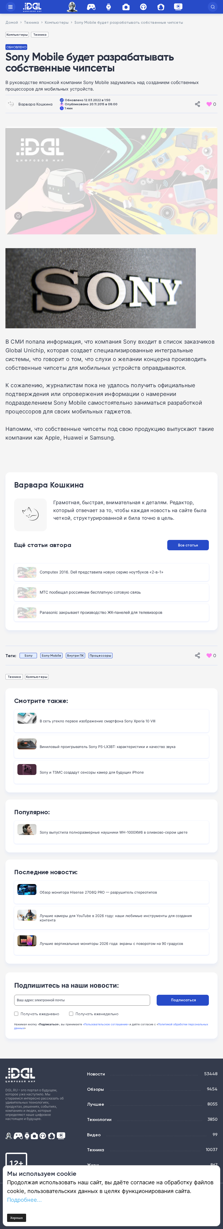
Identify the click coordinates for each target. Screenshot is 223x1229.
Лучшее (95, 1104)
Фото (126, 7)
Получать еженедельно (97, 1014)
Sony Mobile (51, 655)
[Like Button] (209, 104)
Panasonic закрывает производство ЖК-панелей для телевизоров (101, 612)
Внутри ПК (75, 655)
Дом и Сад (160, 7)
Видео (94, 1134)
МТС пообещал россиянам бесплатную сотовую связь (90, 592)
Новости (96, 1074)
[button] (213, 7)
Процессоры (100, 655)
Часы (108, 7)
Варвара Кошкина (35, 104)
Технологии (99, 1119)
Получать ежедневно (40, 1014)
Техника (40, 34)
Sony (28, 655)
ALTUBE (178, 6)
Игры (91, 7)
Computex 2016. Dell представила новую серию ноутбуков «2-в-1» (101, 572)
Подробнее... (24, 1199)
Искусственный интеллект (73, 7)
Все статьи (188, 545)
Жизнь (93, 1165)
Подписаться (183, 999)
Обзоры (95, 1089)
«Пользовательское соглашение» (106, 1024)
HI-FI (143, 7)
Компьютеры (17, 34)
